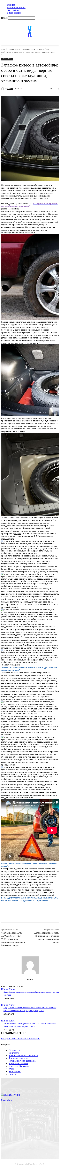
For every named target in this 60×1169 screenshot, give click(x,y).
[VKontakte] (45, 1148)
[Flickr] (30, 1148)
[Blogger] (15, 1148)
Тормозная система (18, 1063)
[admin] (3, 88)
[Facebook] (19, 916)
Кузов (12, 1069)
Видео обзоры (14, 12)
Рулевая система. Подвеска (22, 1061)
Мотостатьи (15, 1071)
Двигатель (14, 1053)
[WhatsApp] (50, 916)
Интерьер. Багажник (19, 1066)
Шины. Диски (15, 49)
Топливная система (18, 1058)
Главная (11, 5)
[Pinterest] (40, 916)
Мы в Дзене (7, 1100)
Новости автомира (16, 7)
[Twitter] (29, 916)
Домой (4, 49)
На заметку (14, 1050)
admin (10, 89)
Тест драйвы (13, 10)
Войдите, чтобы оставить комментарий (20, 1038)
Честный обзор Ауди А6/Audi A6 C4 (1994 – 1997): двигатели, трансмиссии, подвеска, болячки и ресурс (13, 939)
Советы (12, 1074)
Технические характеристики (23, 1055)
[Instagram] (37, 1148)
